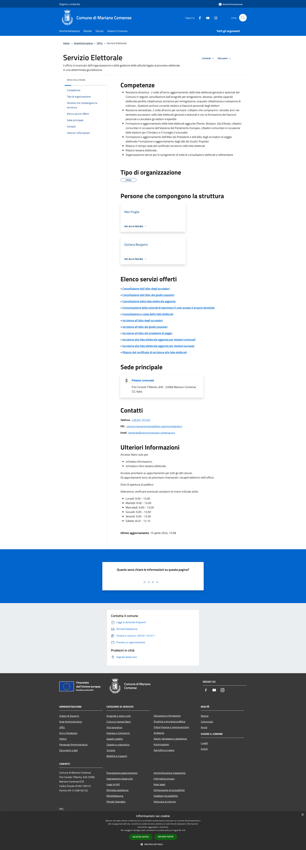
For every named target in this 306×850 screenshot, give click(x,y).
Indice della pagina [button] (76, 79)
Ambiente (159, 733)
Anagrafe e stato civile (118, 716)
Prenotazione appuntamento (121, 773)
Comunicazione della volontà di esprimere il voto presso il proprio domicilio (168, 308)
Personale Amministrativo (73, 744)
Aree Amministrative (70, 722)
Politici (63, 739)
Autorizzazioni (161, 744)
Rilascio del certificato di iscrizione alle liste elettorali (154, 352)
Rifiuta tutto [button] (165, 836)
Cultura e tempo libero (118, 722)
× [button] (302, 815)
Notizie (204, 716)
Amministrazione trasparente (170, 773)
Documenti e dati (68, 750)
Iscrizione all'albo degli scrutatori (142, 320)
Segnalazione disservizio (119, 779)
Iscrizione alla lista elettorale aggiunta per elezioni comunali (158, 339)
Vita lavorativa (114, 727)
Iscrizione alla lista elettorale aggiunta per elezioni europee (158, 346)
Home (66, 43)
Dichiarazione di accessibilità (169, 790)
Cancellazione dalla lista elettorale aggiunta (148, 301)
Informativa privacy (164, 779)
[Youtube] (206, 17)
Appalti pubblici (114, 739)
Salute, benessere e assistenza (170, 739)
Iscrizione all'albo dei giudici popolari (145, 327)
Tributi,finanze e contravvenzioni (171, 727)
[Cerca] (243, 18)
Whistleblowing (114, 796)
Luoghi (204, 743)
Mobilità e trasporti (116, 756)
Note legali (159, 784)
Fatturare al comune (165, 801)
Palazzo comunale (143, 380)
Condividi (206, 58)
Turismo (110, 750)
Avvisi (204, 727)
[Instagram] (214, 17)
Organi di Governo (69, 716)
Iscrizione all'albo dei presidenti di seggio (147, 333)
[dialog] (153, 830)
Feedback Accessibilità (166, 796)
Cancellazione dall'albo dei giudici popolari (148, 295)
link (183, 830)
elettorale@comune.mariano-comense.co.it (151, 433)
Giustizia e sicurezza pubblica (169, 721)
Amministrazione (83, 43)
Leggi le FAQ (113, 784)
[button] (153, 844)
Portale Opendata (115, 801)
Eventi (204, 749)
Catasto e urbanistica (117, 744)
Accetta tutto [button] (141, 837)
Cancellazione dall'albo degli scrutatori (146, 288)
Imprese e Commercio (118, 733)
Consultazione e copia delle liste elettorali (147, 314)
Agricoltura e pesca (164, 750)
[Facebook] (198, 17)
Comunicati (207, 722)
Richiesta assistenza (117, 790)
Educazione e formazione (167, 716)
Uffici (100, 43)
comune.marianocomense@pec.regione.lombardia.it (154, 426)
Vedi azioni (223, 58)
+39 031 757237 (141, 420)
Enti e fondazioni (68, 733)
